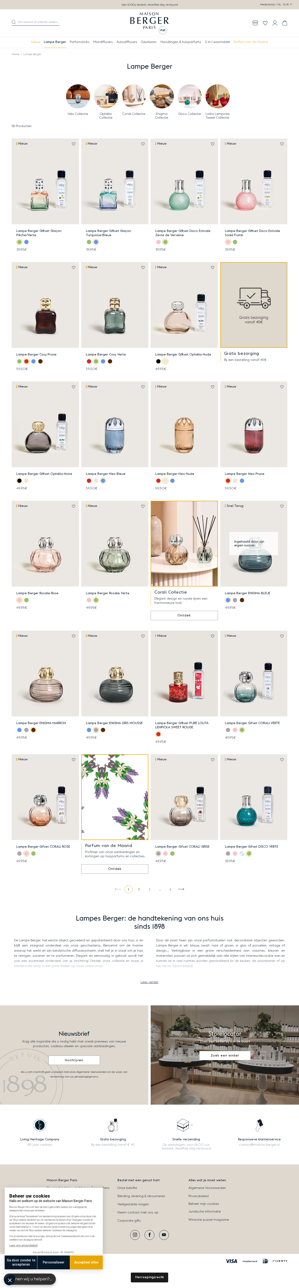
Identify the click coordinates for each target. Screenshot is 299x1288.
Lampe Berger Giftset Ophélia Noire (44, 474)
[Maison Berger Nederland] (149, 23)
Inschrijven (74, 1060)
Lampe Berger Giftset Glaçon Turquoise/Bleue (108, 233)
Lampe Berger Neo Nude (174, 474)
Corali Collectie (133, 114)
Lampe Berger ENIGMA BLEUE (247, 593)
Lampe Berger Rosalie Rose (37, 593)
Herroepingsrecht (149, 1277)
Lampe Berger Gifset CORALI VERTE (252, 723)
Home (15, 54)
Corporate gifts (129, 1220)
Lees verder (149, 982)
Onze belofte (127, 1188)
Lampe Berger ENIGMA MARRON (41, 723)
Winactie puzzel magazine (209, 1219)
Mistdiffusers (103, 42)
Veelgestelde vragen (133, 1204)
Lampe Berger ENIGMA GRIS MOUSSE (114, 723)
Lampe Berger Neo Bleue (105, 474)
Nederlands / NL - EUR (274, 4)
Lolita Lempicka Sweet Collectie (218, 115)
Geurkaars (149, 42)
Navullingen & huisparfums (180, 42)
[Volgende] (181, 889)
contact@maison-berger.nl (259, 1144)
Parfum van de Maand (251, 42)
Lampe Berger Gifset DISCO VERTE (251, 846)
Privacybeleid (199, 1196)
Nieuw (35, 42)
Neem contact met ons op (137, 1212)
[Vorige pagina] (118, 889)
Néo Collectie (78, 114)
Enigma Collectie (161, 115)
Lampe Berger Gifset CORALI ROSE (43, 846)
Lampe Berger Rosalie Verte (107, 593)
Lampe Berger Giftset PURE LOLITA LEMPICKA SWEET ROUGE (182, 725)
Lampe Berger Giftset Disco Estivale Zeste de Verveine (182, 233)
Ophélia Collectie (105, 115)
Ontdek (184, 615)
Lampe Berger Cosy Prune (36, 354)
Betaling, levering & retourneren (141, 1196)
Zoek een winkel (225, 1055)
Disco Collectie (189, 114)
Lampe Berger (55, 42)
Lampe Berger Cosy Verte (106, 354)
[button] (35, 23)
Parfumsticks (79, 42)
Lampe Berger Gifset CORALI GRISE (182, 846)
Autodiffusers (127, 42)
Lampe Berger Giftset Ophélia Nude (183, 354)
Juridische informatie (205, 1211)
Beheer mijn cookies (204, 1204)
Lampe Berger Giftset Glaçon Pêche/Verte (38, 233)
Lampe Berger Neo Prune (244, 474)
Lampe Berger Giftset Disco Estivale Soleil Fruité (252, 233)
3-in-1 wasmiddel (217, 42)
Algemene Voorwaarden (207, 1188)
